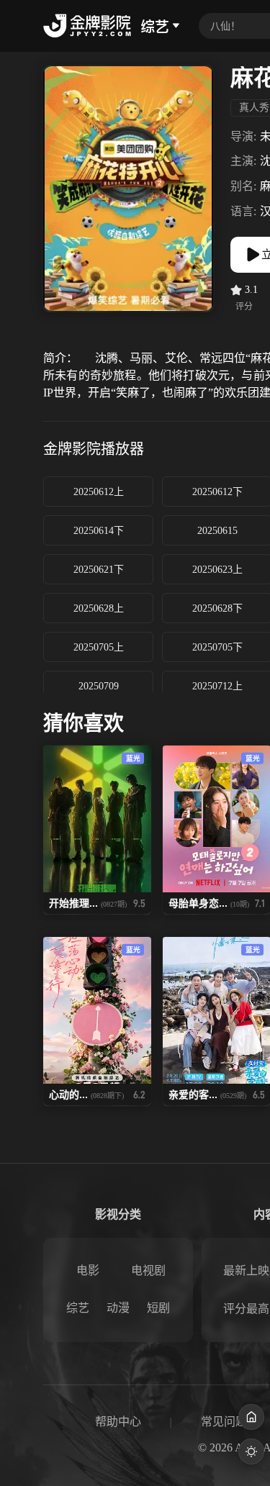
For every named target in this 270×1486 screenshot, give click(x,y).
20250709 (98, 686)
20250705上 (98, 647)
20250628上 (98, 608)
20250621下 (98, 569)
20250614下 (98, 530)
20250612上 (98, 491)
